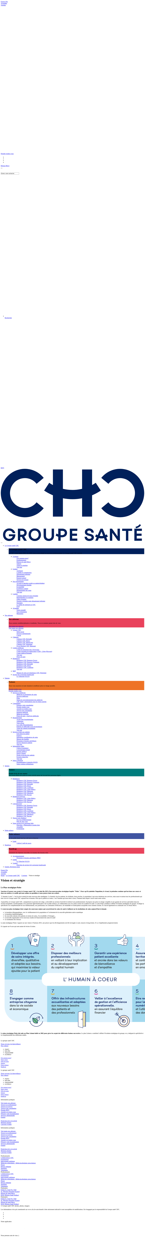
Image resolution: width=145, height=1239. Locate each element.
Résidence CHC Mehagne (25, 791)
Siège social (20, 632)
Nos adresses (9, 615)
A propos (15, 556)
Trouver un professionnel (8, 1105)
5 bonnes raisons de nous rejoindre (27, 596)
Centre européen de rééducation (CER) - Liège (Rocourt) (34, 651)
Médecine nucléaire (23, 714)
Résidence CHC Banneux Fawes (27, 660)
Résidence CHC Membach (25, 793)
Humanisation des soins (24, 590)
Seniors (7, 766)
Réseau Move (5, 166)
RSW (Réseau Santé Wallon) (10, 1195)
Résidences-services (19, 796)
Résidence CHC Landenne (25, 667)
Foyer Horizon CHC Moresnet (26, 646)
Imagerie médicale (22, 712)
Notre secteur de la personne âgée (23, 823)
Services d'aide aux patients (21, 732)
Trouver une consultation (24, 710)
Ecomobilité (20, 587)
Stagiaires (20, 603)
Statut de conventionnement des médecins (30, 700)
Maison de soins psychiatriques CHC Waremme (31, 673)
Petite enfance (9, 830)
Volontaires (4, 1170)
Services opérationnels (23, 633)
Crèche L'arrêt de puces (24, 843)
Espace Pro (4, 1)
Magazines (20, 613)
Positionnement (21, 560)
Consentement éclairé (23, 750)
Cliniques (16, 637)
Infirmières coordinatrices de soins (27, 737)
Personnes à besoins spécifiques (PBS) (29, 858)
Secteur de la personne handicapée (23, 674)
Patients (7, 678)
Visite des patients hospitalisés (26, 728)
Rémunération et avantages (25, 597)
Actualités (4, 3)
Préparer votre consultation (25, 705)
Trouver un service (6, 1106)
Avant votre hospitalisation (25, 719)
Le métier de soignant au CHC (26, 605)
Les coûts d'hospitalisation (25, 725)
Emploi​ (3, 1117)
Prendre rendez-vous (15, 689)
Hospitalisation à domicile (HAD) (27, 762)
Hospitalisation (17, 718)
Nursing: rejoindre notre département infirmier (31, 601)
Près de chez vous (22, 821)
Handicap (8, 845)
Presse (3, 1165)
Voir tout (19, 567)
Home (3, 875)
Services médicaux (22, 696)
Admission (20, 721)
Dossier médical (22, 751)
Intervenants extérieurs (8, 1161)
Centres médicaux (18, 648)
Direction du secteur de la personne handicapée (31, 865)
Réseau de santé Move (24, 562)
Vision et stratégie (22, 565)
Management (21, 576)
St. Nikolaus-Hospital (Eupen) (10, 1191)
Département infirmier (23, 574)
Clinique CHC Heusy (23, 641)
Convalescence (17, 804)
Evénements (20, 829)
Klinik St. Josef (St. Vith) (8, 1190)
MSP (14, 671)
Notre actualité (21, 610)
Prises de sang (21, 657)
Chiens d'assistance (23, 748)
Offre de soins (5, 1061)
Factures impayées (22, 757)
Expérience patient (22, 588)
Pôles (18, 698)
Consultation (17, 703)
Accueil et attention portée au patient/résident (30, 583)
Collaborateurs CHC (7, 1158)
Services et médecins (19, 693)
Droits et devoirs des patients (25, 755)
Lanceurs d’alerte (6, 1124)
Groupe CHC (17, 630)
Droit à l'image (21, 753)
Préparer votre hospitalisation (10, 1114)
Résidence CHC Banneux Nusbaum (28, 662)
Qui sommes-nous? (23, 558)
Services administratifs (8, 1115)
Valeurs (19, 564)
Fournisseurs (5, 1159)
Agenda (3, 5)
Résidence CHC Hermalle (25, 664)
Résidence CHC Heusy (24, 666)
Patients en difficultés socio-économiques (29, 726)
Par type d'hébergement (24, 820)
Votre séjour (20, 723)
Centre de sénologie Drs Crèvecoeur (28, 650)
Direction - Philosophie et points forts (28, 825)
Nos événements (22, 612)
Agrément (20, 571)
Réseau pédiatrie (6, 1166)
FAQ (18, 606)
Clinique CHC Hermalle (24, 639)
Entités (15, 860)
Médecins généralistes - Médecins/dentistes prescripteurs (18, 1163)
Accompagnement (18, 856)
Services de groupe (22, 580)
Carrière (15, 594)
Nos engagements (18, 581)
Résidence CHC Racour (24, 795)
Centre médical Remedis (24, 653)
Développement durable (24, 585)
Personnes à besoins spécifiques (26, 741)
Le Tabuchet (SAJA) (23, 676)
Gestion (15, 569)
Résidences (16, 658)
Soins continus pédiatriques (25, 764)
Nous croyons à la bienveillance (11, 1044)
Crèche (19, 635)
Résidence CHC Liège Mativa (26, 789)
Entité (14, 841)
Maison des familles (23, 739)
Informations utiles (18, 746)
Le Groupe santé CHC (12, 545)
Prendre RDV (5, 1110)
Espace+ (19, 735)
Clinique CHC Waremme (24, 644)
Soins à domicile (18, 760)
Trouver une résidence (19, 818)
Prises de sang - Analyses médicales (28, 716)
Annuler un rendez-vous (24, 709)
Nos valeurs (4, 1046)
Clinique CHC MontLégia (25, 642)
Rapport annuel (21, 578)
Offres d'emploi (21, 599)
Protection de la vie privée (9, 1121)
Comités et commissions (24, 572)
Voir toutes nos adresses (16, 626)
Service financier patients (24, 743)
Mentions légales (6, 1123)
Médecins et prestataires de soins (27, 694)
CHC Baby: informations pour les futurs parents (31, 702)
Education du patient (23, 734)
